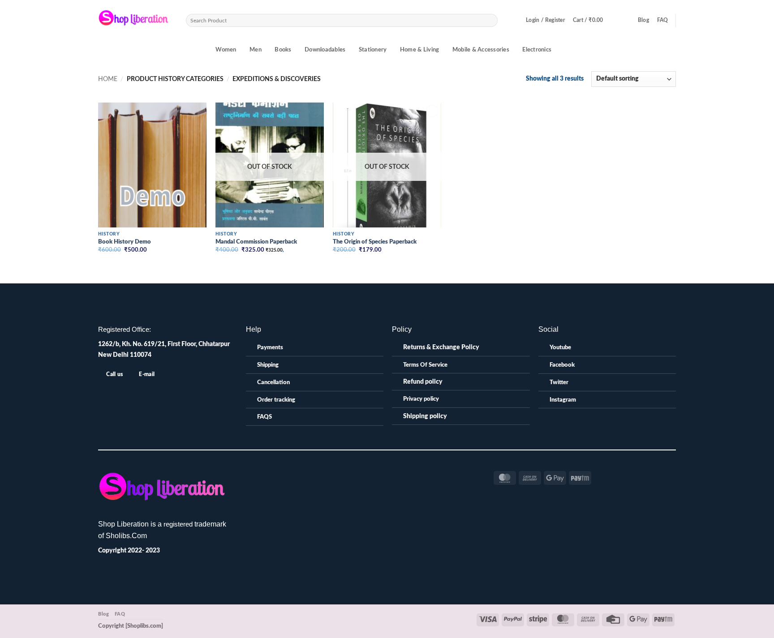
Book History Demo (124, 242)
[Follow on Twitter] (367, 475)
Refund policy (423, 381)
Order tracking (276, 400)
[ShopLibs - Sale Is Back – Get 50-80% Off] (135, 20)
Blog (643, 20)
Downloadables (325, 50)
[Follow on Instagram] (357, 475)
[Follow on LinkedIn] (377, 475)
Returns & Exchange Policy (441, 347)
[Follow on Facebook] (347, 475)
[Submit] (490, 20)
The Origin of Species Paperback (375, 242)
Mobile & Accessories (480, 50)
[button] (545, 20)
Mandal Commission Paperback (256, 242)
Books (283, 50)
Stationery (373, 50)
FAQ (662, 20)
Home (107, 79)
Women (225, 50)
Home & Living (419, 50)
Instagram (563, 400)
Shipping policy (425, 416)
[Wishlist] (626, 20)
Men (255, 50)
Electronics (536, 50)
